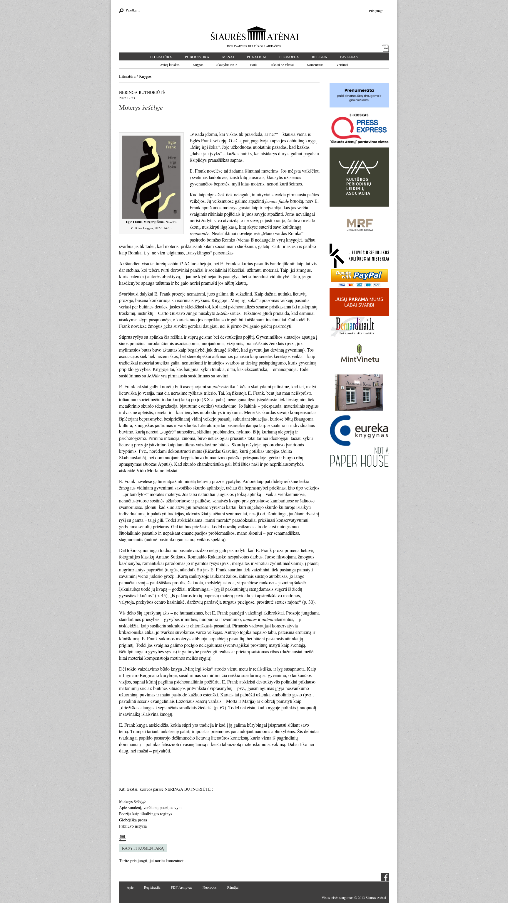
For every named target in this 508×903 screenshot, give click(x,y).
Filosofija (289, 56)
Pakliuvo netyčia (133, 826)
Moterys (132, 801)
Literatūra (161, 56)
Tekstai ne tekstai (282, 64)
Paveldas (349, 56)
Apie (130, 887)
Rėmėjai (232, 887)
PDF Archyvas (181, 887)
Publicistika (197, 56)
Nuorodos (210, 887)
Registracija (152, 887)
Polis (253, 64)
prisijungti (138, 860)
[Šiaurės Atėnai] (254, 33)
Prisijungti (376, 11)
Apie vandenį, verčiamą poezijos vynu (151, 807)
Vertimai (342, 64)
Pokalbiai (256, 56)
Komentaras (315, 64)
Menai (228, 56)
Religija (319, 56)
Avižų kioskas (170, 64)
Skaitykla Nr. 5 (226, 64)
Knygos (198, 64)
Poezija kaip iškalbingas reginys (145, 813)
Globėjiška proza (133, 820)
